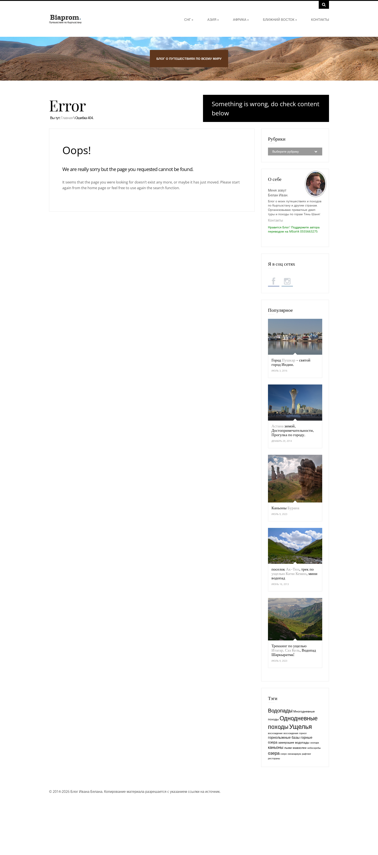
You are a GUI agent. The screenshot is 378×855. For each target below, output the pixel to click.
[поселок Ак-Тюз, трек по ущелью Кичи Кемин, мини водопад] (295, 546)
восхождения (291, 733)
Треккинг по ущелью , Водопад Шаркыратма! (293, 650)
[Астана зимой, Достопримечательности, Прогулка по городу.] (295, 402)
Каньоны (285, 507)
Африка (241, 19)
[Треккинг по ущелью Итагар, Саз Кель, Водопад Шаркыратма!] (295, 619)
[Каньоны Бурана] (295, 478)
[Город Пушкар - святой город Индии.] (295, 337)
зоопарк (314, 742)
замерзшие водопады (293, 742)
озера (274, 753)
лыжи (288, 748)
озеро (283, 753)
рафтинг (306, 753)
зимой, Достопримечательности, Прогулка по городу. (292, 430)
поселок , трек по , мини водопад (294, 573)
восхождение (275, 733)
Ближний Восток (280, 19)
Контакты (320, 19)
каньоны (275, 747)
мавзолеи (299, 748)
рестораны (274, 758)
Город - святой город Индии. (290, 362)
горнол (302, 733)
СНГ (188, 19)
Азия (213, 19)
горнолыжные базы (284, 737)
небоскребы (314, 747)
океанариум (294, 753)
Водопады (280, 710)
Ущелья (300, 726)
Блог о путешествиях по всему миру (189, 58)
